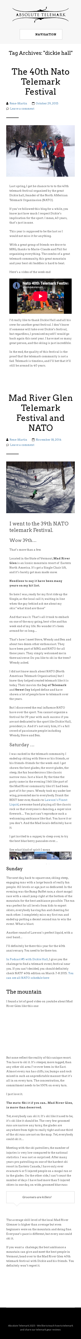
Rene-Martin (18, 103)
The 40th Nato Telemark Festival (41, 82)
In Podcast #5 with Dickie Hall (27, 959)
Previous (14, 856)
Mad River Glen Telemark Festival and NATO (40, 413)
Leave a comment (22, 108)
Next (66, 856)
